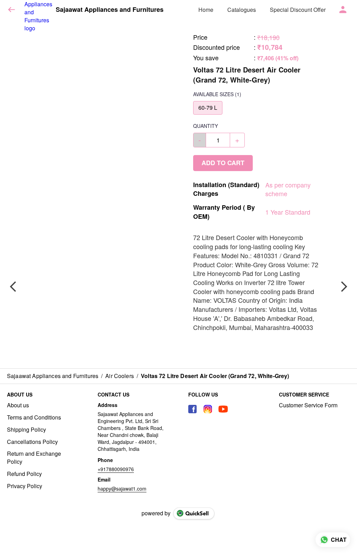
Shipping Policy (26, 429)
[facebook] (192, 409)
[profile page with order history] (343, 10)
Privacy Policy (24, 486)
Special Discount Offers (299, 10)
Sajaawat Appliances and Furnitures (110, 9)
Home (205, 10)
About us (18, 405)
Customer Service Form (308, 405)
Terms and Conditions (34, 417)
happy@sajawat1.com (122, 488)
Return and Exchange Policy (34, 457)
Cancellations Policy (32, 442)
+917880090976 (116, 468)
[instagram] (207, 409)
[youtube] (223, 409)
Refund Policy (24, 474)
